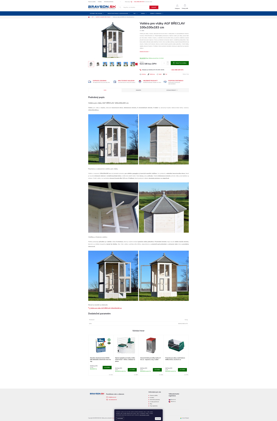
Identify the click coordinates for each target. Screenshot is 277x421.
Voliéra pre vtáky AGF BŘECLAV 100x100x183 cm (106, 308)
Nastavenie (120, 418)
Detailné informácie (144, 51)
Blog (151, 404)
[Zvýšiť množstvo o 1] (168, 62)
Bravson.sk (173, 399)
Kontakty (100, 1)
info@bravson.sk (112, 397)
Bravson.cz (173, 401)
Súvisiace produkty (171, 90)
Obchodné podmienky (108, 1)
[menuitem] (97, 13)
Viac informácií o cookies (144, 415)
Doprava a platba (92, 1)
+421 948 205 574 (177, 70)
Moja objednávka (153, 406)
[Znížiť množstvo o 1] (168, 64)
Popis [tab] (105, 90)
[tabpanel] (100, 355)
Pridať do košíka (180, 63)
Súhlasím (158, 418)
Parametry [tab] (138, 90)
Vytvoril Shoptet (185, 418)
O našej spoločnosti (154, 401)
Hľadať (153, 7)
